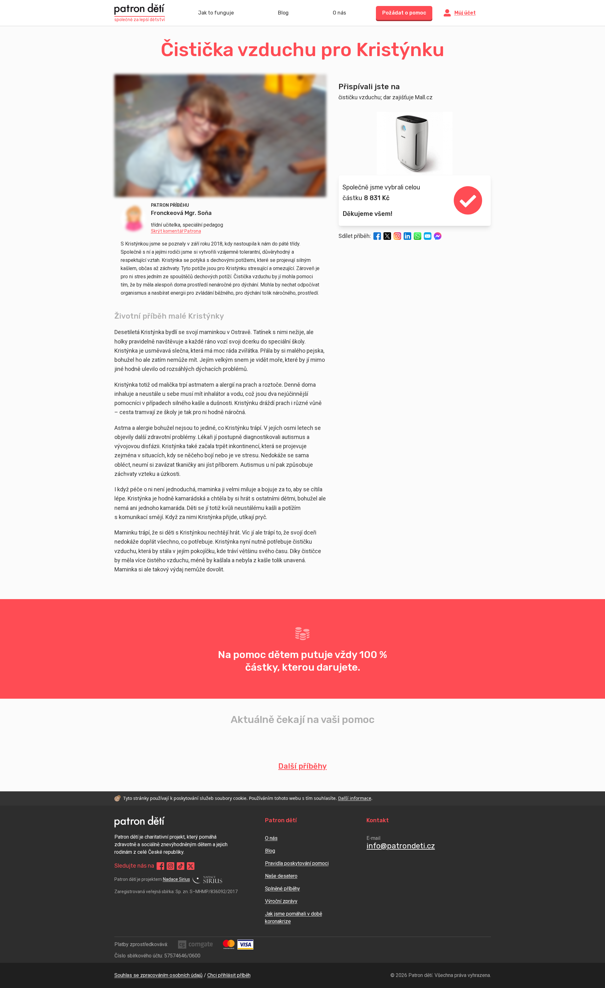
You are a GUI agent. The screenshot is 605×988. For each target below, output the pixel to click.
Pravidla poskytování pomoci (297, 863)
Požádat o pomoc (404, 13)
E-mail (373, 838)
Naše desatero (281, 876)
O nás (339, 13)
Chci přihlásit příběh (229, 975)
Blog (283, 13)
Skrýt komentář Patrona (176, 231)
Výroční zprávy (281, 901)
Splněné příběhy (282, 889)
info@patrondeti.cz (400, 846)
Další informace (354, 798)
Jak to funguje (216, 13)
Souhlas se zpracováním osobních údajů (158, 975)
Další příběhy (302, 766)
